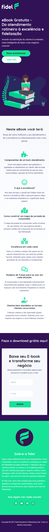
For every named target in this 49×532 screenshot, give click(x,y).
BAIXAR (20, 404)
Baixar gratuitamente (16, 53)
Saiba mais (11, 60)
